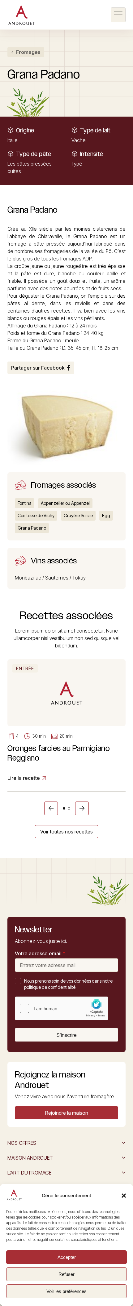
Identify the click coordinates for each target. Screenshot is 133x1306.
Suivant (82, 808)
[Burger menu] (118, 14)
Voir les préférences (66, 1291)
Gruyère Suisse (78, 515)
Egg (106, 515)
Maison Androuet (30, 1158)
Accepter (67, 1257)
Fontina (25, 503)
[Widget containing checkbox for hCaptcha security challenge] (61, 1008)
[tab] (64, 808)
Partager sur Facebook (37, 368)
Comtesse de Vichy (36, 515)
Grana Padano (32, 528)
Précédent (51, 808)
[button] (124, 1196)
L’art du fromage (29, 1173)
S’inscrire (67, 1035)
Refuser (66, 1274)
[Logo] (21, 15)
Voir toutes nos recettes (66, 831)
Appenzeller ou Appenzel (65, 503)
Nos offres (21, 1143)
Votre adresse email (40, 953)
